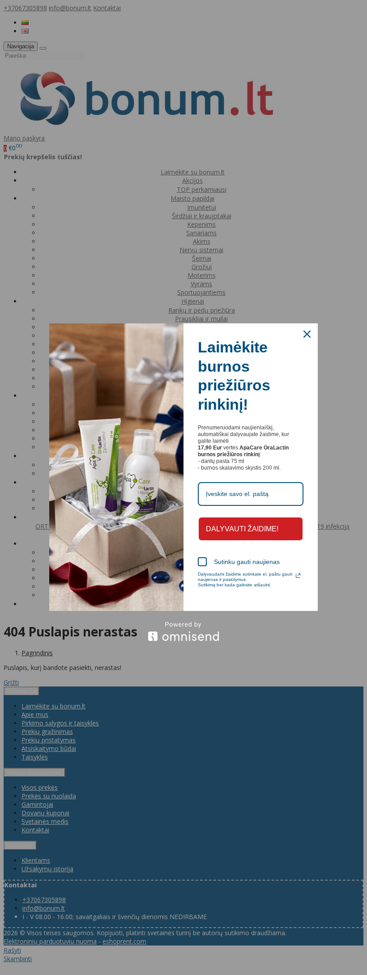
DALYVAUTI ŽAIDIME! (242, 529)
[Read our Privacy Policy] (298, 575)
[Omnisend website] (183, 631)
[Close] (307, 334)
